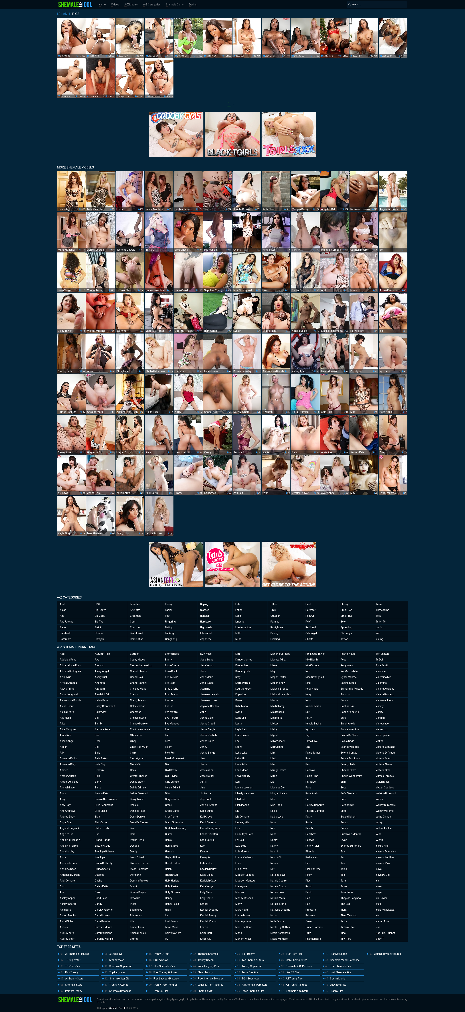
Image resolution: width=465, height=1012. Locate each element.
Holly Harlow (172, 880)
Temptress (347, 892)
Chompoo (135, 711)
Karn (202, 845)
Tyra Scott (382, 665)
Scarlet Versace (350, 746)
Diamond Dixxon (139, 863)
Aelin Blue (65, 677)
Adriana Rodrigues (70, 671)
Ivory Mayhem (173, 932)
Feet (167, 615)
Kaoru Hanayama (210, 828)
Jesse (203, 764)
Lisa (237, 828)
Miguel (274, 735)
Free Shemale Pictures (211, 978)
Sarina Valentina (350, 729)
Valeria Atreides (385, 688)
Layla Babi (241, 729)
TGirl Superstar (250, 978)
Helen (168, 869)
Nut (308, 711)
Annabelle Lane (69, 863)
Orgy (273, 610)
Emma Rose (172, 653)
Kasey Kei (205, 857)
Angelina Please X (70, 839)
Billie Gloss (101, 810)
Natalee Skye (278, 874)
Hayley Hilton (172, 857)
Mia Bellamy (277, 706)
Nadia (273, 810)
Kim (237, 653)
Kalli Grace (206, 816)
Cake (98, 892)
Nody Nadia (312, 688)
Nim (308, 671)
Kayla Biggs (206, 874)
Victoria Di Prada (385, 752)
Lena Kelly (241, 764)
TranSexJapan (338, 953)
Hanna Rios (171, 845)
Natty (273, 915)
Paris (308, 787)
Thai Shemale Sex (340, 966)
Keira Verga (206, 886)
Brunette (135, 610)
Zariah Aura (382, 921)
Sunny (344, 828)
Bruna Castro (102, 869)
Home (102, 4)
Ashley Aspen (68, 898)
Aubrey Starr (67, 938)
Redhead (311, 627)
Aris (62, 892)
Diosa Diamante (139, 869)
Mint (273, 764)
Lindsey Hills (242, 822)
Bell (97, 746)
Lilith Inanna (242, 805)
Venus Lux (382, 729)
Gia (167, 764)
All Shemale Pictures (77, 953)
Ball (97, 717)
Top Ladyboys (117, 972)
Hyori (168, 909)
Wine (378, 834)
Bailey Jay (100, 711)
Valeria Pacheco (385, 694)
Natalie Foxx (277, 892)
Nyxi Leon (311, 729)
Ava (97, 659)
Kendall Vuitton (208, 921)
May (272, 671)
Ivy (166, 938)
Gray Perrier (172, 816)
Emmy (169, 659)
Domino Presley (139, 880)
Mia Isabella (277, 711)
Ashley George (68, 903)
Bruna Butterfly (103, 863)
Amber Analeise (69, 781)
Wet (378, 633)
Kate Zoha (206, 863)
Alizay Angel (67, 741)
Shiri (343, 781)
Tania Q (345, 869)
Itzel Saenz (171, 921)
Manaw (239, 892)
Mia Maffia (276, 717)
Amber (64, 770)
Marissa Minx (278, 659)
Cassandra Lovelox (141, 665)
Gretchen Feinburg (175, 828)
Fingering (170, 621)
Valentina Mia (383, 677)
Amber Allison (68, 775)
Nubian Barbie (314, 706)
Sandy (344, 700)
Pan (308, 764)
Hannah (169, 851)
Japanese (206, 639)
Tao (343, 874)
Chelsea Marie (138, 688)
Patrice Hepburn (315, 805)
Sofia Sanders (349, 793)
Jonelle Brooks (208, 805)
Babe (63, 627)
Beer (97, 741)
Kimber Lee (241, 665)
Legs (238, 615)
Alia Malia (65, 717)
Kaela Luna (206, 810)
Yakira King (382, 845)
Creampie (135, 615)
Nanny (274, 845)
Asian (63, 610)
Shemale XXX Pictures (299, 966)
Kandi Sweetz (208, 822)
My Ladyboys (116, 960)
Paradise (311, 781)
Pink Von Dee (313, 869)
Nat (272, 869)
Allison (63, 746)
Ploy (308, 880)
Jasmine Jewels (209, 694)
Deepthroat (136, 633)
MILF (238, 633)
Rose (343, 659)
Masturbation (243, 627)
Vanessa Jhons (384, 700)
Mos (272, 799)
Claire (133, 752)
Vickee (379, 741)
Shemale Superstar (120, 966)
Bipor (98, 816)
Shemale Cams (175, 4)
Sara (343, 717)
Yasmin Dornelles (386, 851)
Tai (342, 857)
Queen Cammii (314, 927)
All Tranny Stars (74, 978)
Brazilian (135, 604)
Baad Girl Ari (102, 694)
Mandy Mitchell (244, 898)
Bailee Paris (101, 700)
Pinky (309, 874)
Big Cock (100, 615)
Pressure (311, 909)
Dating (193, 4)
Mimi (273, 752)
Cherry (134, 694)
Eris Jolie (170, 682)
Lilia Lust (240, 799)
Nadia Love (276, 816)
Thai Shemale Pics (164, 966)
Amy (62, 799)
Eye (167, 729)
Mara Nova (241, 909)
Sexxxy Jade (348, 764)
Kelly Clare (206, 892)
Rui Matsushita (349, 671)
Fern (167, 741)
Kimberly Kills (242, 671)
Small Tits (346, 615)
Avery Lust (101, 677)
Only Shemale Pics (296, 960)
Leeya (238, 746)
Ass (62, 615)
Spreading (346, 627)
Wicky (379, 822)
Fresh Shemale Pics (253, 990)
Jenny (203, 746)
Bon (97, 834)
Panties (274, 621)
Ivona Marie (171, 927)
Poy (308, 903)
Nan (272, 828)
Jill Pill (203, 781)
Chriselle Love (138, 717)
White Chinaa (383, 816)
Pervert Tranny (73, 990)
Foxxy (168, 746)
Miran (273, 775)
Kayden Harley (208, 869)
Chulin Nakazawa (140, 729)
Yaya (379, 869)
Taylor (344, 886)
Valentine (381, 682)
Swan (344, 839)
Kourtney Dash (243, 688)
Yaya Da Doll (383, 874)
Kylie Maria (241, 706)
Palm (309, 758)
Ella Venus (136, 915)
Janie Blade (207, 682)
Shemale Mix (205, 990)
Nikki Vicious (313, 665)
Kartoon (204, 851)
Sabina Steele (349, 682)
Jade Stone (206, 659)
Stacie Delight (348, 816)
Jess (203, 758)
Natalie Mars (277, 898)
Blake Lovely (102, 828)
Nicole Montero (279, 938)
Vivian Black (382, 781)
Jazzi (203, 711)
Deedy (133, 851)
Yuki (378, 903)
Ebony (168, 604)
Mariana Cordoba (280, 653)
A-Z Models (131, 4)
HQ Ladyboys (160, 960)
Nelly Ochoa (277, 921)
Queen (309, 921)
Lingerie (239, 621)
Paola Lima (312, 775)
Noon (309, 700)
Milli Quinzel (277, 746)
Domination (136, 639)
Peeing (274, 633)
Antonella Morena (70, 874)
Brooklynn (100, 857)
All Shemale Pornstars (254, 984)
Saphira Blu (347, 706)
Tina (343, 932)
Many (238, 903)
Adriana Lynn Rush (70, 665)
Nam (273, 822)
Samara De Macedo (352, 688)
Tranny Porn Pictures (165, 984)
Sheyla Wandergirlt (351, 775)
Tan (343, 863)
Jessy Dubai (207, 775)
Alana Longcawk (69, 694)
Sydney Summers (351, 845)
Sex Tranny (248, 953)
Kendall (204, 903)
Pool (308, 604)
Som (343, 799)
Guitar (168, 834)
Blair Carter (101, 822)
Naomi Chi (276, 857)
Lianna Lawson (243, 787)
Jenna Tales (207, 741)
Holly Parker (172, 886)
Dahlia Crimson (138, 787)
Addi (62, 653)
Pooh (309, 892)
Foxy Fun (170, 752)
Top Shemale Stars (253, 960)
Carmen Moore (103, 927)
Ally (62, 752)
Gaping (204, 604)
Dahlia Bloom (137, 781)
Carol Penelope (103, 932)
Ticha (344, 921)
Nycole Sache (313, 723)
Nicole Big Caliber (280, 927)
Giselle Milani (172, 787)
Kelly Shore (206, 898)
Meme (274, 700)
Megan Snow (278, 682)
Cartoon (134, 653)
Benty (98, 781)
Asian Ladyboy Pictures (387, 953)
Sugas (344, 822)
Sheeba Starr (348, 770)
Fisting (169, 627)
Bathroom (65, 639)
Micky (273, 729)
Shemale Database (120, 990)
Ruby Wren (347, 665)
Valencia (381, 671)
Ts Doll (379, 659)
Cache (98, 880)
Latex (238, 604)
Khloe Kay (205, 938)
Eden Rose (136, 909)
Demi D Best (137, 857)
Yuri (378, 915)
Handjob (205, 615)
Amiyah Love (67, 787)
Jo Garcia (205, 793)
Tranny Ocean (206, 960)
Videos (115, 4)
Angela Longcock (69, 828)
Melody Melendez (280, 694)
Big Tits (99, 621)
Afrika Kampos (68, 682)
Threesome (382, 610)
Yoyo (379, 892)
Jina (202, 787)
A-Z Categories (152, 4)
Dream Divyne (138, 892)
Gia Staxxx (171, 770)
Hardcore (205, 621)
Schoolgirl (311, 633)
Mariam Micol (243, 938)
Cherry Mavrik (138, 700)
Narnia (274, 863)
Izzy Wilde (206, 653)
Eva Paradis (172, 717)
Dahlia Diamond (139, 793)
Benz (98, 787)
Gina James (172, 781)
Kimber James (243, 659)
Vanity (379, 711)
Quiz (308, 932)
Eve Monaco (172, 723)
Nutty (309, 717)
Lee (237, 741)
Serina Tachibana (351, 758)
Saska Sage (347, 741)
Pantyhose (276, 627)
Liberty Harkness (244, 793)
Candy (98, 903)
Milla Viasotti (277, 741)
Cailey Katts (101, 886)
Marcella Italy (242, 915)
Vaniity (380, 706)
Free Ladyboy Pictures (166, 978)
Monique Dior (278, 787)
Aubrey (64, 927)
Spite (344, 810)
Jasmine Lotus (208, 700)
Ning (308, 682)
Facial (168, 610)
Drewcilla (135, 898)
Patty (309, 816)
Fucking (169, 633)
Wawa (379, 799)
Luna (238, 863)
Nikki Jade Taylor (315, 653)
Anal (62, 604)
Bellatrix (99, 770)
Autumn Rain (102, 653)
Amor (63, 793)
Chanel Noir (136, 677)
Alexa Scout (67, 706)
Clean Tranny (205, 972)
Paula (309, 822)
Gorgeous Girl (172, 799)
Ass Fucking (66, 621)
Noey (308, 694)
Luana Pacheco (244, 857)
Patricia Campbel (315, 810)
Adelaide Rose (68, 659)
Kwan (238, 700)
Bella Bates (101, 758)
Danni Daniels (137, 816)
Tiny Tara (346, 938)
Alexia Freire (67, 711)
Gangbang (171, 639)
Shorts (309, 639)
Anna (63, 857)
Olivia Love (312, 741)
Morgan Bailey (278, 793)
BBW (97, 604)
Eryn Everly (171, 694)
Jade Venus (207, 665)
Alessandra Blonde (70, 700)
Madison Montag (245, 880)
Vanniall (380, 717)
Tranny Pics (336, 990)
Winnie (379, 839)
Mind (273, 758)
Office (273, 604)
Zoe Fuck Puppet (385, 932)
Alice (62, 723)
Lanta (238, 723)
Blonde (99, 633)
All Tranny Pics (294, 978)
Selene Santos (349, 752)
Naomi (274, 851)
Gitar (168, 793)
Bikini (98, 627)
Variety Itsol (382, 723)
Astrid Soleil (66, 921)
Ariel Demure (67, 880)
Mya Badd (276, 805)
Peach (309, 828)
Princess (310, 915)
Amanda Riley (68, 764)
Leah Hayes (242, 735)
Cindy (133, 741)
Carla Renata (102, 921)
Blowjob (99, 639)
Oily (308, 735)
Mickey (274, 723)
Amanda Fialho (68, 758)
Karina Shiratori (209, 834)
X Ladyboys (115, 953)
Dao (132, 828)
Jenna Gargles (208, 729)
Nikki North (312, 659)
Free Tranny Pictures (165, 972)
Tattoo (344, 639)
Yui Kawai (381, 898)
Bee (97, 735)
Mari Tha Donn (243, 927)
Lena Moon (241, 770)
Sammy (345, 694)
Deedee (134, 845)
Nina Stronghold (315, 677)
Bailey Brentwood (105, 706)
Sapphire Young (350, 711)
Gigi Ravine (171, 775)
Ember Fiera (137, 927)
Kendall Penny (208, 915)
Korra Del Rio (242, 682)
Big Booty (100, 610)
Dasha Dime (137, 839)
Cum (133, 621)
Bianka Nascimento (106, 799)
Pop (308, 898)
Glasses (204, 610)
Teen (379, 604)
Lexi (237, 781)
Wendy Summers (386, 805)
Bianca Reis (101, 793)
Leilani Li (240, 758)
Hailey (168, 839)
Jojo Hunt (205, 799)
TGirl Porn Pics (294, 953)
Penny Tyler (312, 845)
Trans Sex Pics (250, 972)
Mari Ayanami (243, 921)
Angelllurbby (67, 851)
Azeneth (100, 682)
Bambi (98, 723)
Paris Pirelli (312, 793)
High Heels (206, 627)
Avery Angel (102, 671)
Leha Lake (241, 752)
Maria (238, 932)
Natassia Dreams (280, 909)
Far (167, 735)
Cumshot (135, 627)
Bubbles (99, 874)
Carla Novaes (102, 915)
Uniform (380, 627)
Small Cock (347, 610)
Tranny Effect (161, 953)
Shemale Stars (73, 984)
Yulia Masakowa (385, 909)
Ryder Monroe (349, 677)
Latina (238, 610)
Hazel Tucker (172, 863)
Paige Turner (313, 752)
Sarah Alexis (348, 723)
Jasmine (205, 688)
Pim (308, 863)
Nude (238, 639)
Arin (62, 886)
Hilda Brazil (171, 874)
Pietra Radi (312, 857)
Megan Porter (278, 677)
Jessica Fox (206, 770)
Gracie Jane (172, 810)
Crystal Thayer (138, 775)
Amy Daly (65, 805)
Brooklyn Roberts (104, 851)
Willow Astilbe (384, 828)
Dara (133, 834)
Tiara (344, 909)
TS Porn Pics (72, 966)
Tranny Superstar (252, 966)
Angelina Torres (69, 845)
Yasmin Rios (383, 863)
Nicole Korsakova (280, 932)
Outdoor (275, 615)
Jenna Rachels (208, 735)
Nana (273, 834)
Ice (166, 915)
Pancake (311, 770)
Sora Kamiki (347, 805)
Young (379, 639)
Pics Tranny (71, 972)
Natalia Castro (278, 880)
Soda (344, 787)
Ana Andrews (67, 810)
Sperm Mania (337, 978)
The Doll (345, 903)
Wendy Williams (385, 810)
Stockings (346, 633)
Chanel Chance (138, 671)
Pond (309, 886)
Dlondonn (135, 874)
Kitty (237, 677)
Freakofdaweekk (174, 758)
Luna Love (241, 869)
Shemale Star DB (119, 978)
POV (308, 621)
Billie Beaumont (104, 805)
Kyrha (238, 711)
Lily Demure (242, 816)
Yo (377, 880)
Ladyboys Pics (338, 984)
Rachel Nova (348, 653)
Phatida (310, 851)
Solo (343, 621)
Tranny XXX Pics (118, 984)
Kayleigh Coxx (208, 880)
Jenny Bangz (207, 752)
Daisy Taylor (137, 799)
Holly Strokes (172, 892)
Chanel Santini (138, 682)
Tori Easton (382, 653)
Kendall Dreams (209, 909)
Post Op (310, 615)
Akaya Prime (67, 688)
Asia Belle (65, 909)
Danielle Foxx (137, 810)
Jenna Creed (207, 723)
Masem (274, 665)
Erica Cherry (172, 665)
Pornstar (311, 610)
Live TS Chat (293, 972)
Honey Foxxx (172, 903)
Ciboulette (136, 735)
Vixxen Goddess (385, 787)
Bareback (65, 633)
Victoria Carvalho (385, 746)
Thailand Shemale (208, 953)
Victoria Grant (383, 758)
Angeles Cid (66, 834)
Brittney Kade (102, 845)
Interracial (206, 633)
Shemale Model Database (345, 960)
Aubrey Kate (67, 932)
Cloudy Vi (135, 764)
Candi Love (101, 898)
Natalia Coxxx (278, 886)
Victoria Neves (384, 764)
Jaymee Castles (209, 706)
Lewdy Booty (242, 775)
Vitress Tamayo (385, 775)
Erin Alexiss (171, 677)
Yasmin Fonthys (385, 857)
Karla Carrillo (207, 839)
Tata (343, 880)
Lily (237, 810)
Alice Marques (68, 729)
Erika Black (171, 671)
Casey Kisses (137, 659)
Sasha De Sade (349, 735)
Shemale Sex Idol (118, 1008)
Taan (343, 851)
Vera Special (383, 735)
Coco (133, 770)
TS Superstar (72, 960)
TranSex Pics (160, 990)
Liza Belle (240, 845)
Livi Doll (239, 839)
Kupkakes (240, 694)
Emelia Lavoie (138, 932)
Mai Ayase (241, 886)
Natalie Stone (278, 903)
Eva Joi (169, 700)
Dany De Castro (139, 822)
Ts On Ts (381, 621)
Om (308, 746)
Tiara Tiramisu (349, 915)
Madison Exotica (244, 874)
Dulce (133, 903)
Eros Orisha (171, 688)
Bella (97, 752)
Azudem (100, 688)
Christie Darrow (139, 723)
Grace (168, 805)
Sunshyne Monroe (351, 834)
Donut (133, 886)
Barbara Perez (103, 729)
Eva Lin (169, 706)
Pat (308, 799)
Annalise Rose (68, 869)
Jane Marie (206, 677)
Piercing (275, 639)
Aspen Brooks (68, 915)
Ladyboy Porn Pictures (210, 984)
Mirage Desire (278, 770)
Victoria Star (383, 770)
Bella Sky (100, 764)
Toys (378, 615)
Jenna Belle (207, 717)
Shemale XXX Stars (297, 990)
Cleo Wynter (137, 758)
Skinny (344, 604)
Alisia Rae (65, 735)
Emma (134, 938)
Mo (272, 781)
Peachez (311, 834)
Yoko (379, 886)
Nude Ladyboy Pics (208, 966)
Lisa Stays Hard (244, 834)
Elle (132, 921)
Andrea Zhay (67, 816)
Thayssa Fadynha (351, 898)
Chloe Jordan (137, 706)
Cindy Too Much (139, 746)
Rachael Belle (313, 938)
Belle (97, 775)
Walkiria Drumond (386, 793)
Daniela (134, 805)
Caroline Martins (104, 938)
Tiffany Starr (348, 927)
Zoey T (380, 938)
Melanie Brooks (279, 688)
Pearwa (310, 839)
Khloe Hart (206, 932)
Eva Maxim (171, 711)
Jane (203, 671)
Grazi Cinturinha (174, 822)
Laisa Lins (240, 717)
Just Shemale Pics (340, 972)
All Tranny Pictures (296, 984)
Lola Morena (242, 851)
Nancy (274, 839)
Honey (168, 898)
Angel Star (66, 822)
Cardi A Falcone (104, 909)
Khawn (204, 927)
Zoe (378, 927)
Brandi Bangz (102, 839)
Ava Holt (99, 665)
